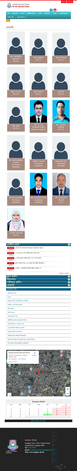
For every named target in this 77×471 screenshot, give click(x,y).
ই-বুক (9, 297)
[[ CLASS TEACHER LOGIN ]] (18, 343)
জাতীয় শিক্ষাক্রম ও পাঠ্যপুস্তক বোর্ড (16, 324)
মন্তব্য (63, 1)
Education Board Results (17, 335)
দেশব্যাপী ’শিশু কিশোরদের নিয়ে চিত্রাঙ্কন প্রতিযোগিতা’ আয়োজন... (29, 248)
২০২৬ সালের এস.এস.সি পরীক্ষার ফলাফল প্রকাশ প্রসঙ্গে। (27, 253)
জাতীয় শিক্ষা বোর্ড (12, 293)
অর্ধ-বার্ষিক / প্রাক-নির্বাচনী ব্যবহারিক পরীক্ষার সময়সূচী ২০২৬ (28, 268)
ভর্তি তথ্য (55, 445)
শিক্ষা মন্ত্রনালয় (11, 308)
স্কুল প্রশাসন (14, 13)
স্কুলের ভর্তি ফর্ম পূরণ (21, 17)
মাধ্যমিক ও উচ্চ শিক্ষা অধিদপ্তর (15, 305)
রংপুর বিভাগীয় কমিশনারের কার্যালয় (16, 328)
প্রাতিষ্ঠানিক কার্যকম (55, 440)
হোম (8, 13)
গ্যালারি (40, 13)
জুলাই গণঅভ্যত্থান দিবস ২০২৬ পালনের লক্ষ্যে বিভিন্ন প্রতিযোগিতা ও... (30, 263)
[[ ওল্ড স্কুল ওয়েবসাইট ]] (55, 460)
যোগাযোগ (55, 13)
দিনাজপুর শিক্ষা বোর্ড (12, 316)
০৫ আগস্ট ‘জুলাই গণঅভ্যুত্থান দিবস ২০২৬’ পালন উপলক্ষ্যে (28, 258)
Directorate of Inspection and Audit (21, 339)
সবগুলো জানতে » (64, 273)
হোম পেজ (55, 432)
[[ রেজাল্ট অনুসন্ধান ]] (64, 13)
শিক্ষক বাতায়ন (11, 312)
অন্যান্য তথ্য (46, 13)
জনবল (22, 13)
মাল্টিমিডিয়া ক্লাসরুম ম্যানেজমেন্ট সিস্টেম (17, 320)
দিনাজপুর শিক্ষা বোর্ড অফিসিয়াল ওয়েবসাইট (18, 301)
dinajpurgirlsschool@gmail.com (42, 450)
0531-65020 (32, 448)
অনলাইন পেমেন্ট (10, 17)
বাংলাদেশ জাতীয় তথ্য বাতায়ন (15, 331)
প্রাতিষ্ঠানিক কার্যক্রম (31, 13)
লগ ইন (69, 1)
